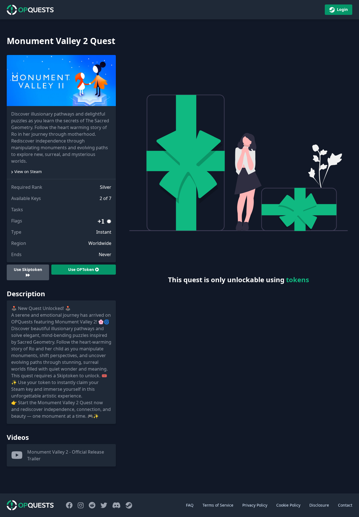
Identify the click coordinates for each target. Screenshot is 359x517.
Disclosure (319, 505)
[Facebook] (70, 505)
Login (342, 9)
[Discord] (117, 505)
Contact (345, 505)
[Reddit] (93, 505)
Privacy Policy (254, 505)
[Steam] (129, 505)
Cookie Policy (288, 505)
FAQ (190, 505)
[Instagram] (81, 505)
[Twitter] (104, 505)
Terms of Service (217, 505)
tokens (297, 279)
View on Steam (28, 171)
